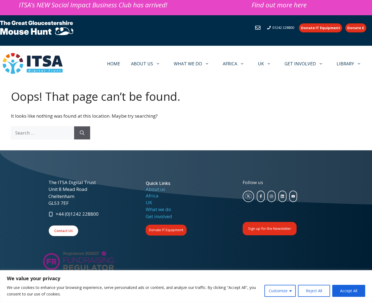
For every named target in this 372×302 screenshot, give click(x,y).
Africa (152, 196)
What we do (158, 209)
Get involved (159, 216)
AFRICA (230, 64)
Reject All (314, 290)
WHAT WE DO (188, 64)
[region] (186, 286)
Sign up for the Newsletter (269, 228)
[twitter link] (248, 196)
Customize (278, 290)
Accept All (348, 290)
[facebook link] (261, 196)
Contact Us (63, 230)
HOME (113, 64)
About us (155, 189)
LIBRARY (345, 64)
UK (261, 64)
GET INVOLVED (300, 64)
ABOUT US (142, 64)
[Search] (82, 132)
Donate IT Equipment (166, 229)
